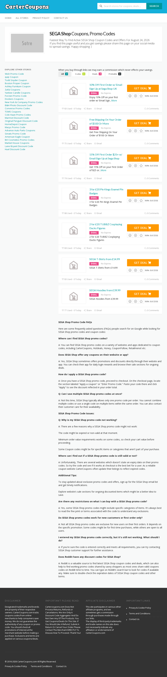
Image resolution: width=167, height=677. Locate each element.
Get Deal (141, 88)
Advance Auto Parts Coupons (20, 130)
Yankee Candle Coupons (17, 92)
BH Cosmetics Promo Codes (19, 139)
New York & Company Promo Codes (24, 102)
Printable (114, 74)
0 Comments (153, 108)
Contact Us (61, 17)
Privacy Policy (41, 17)
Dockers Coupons (14, 98)
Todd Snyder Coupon (16, 80)
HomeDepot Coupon (16, 124)
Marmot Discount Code (17, 117)
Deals (96, 74)
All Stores (22, 17)
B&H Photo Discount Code (18, 105)
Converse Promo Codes (17, 108)
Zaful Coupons (12, 89)
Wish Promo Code (14, 73)
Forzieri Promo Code (16, 95)
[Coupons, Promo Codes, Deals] (27, 6)
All (64, 74)
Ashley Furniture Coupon (17, 86)
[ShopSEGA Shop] (27, 43)
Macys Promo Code (15, 127)
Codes (79, 74)
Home (8, 17)
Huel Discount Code (15, 149)
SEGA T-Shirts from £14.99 (104, 259)
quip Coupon (11, 76)
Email (99, 108)
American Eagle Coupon (17, 136)
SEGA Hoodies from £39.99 (104, 290)
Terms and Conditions (139, 613)
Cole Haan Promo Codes (18, 114)
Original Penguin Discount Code (21, 120)
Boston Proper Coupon (17, 83)
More (114, 100)
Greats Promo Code (15, 133)
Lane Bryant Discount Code (19, 146)
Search (154, 6)
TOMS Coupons (13, 111)
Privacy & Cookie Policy (140, 607)
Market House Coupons (17, 142)
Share (89, 108)
